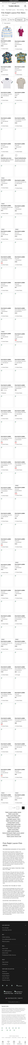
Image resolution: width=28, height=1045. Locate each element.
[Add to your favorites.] (12, 41)
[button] (25, 6)
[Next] (17, 808)
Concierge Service (7, 930)
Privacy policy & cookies (13, 1002)
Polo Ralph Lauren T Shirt (13, 819)
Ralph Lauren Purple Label (13, 821)
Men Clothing (20, 10)
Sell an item (5, 953)
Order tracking (6, 937)
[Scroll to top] (23, 808)
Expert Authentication (20, 158)
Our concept (5, 928)
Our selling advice (6, 951)
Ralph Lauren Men (13, 814)
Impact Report (5, 976)
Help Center (5, 962)
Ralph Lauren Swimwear (13, 835)
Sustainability (5, 973)
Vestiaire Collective (8, 969)
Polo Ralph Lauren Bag (13, 828)
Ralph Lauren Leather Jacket (13, 812)
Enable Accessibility (14, 0)
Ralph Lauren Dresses (13, 831)
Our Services (6, 925)
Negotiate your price (6, 158)
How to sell (5, 948)
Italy (25, 1037)
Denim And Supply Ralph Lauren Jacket (13, 833)
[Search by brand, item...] (2, 6)
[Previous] (10, 808)
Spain (23, 1037)
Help (3, 959)
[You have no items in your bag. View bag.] (25, 6)
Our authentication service (9, 939)
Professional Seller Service (9, 955)
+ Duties (5, 390)
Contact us (5, 964)
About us (4, 971)
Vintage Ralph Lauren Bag (13, 824)
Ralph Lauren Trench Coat (14, 836)
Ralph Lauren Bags (13, 829)
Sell (3, 946)
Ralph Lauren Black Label (13, 816)
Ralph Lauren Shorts (13, 817)
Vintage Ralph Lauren (13, 822)
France (3, 1037)
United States (14, 1037)
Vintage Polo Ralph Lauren (13, 826)
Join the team (5, 978)
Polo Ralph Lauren (10, 10)
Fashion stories (6, 980)
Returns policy (6, 941)
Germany (19, 1037)
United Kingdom (8, 1037)
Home (2, 10)
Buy (3, 934)
